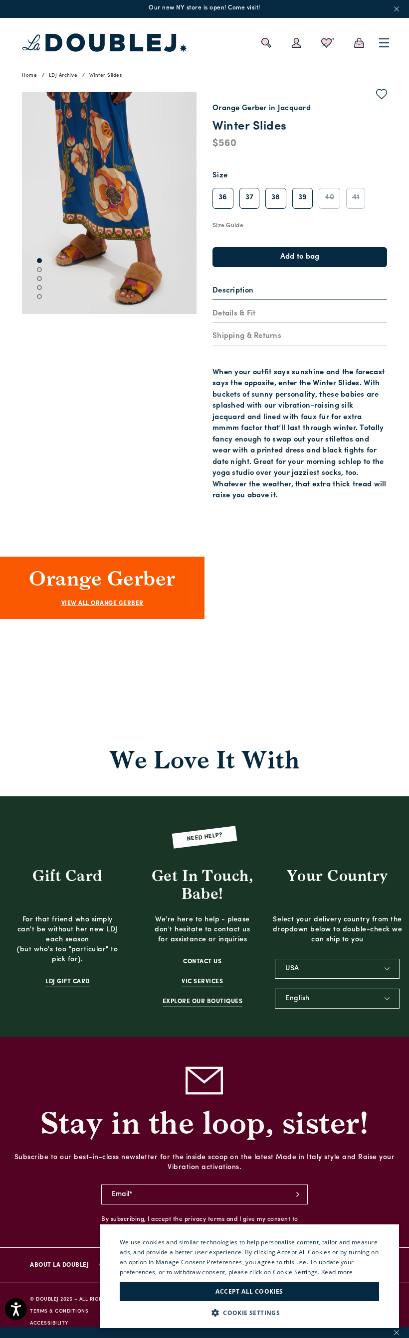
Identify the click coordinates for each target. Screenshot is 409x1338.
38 (275, 197)
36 (222, 197)
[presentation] (232, 291)
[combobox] (337, 969)
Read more (337, 1272)
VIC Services (202, 982)
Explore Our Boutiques (203, 1002)
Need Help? (205, 837)
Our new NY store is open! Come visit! (204, 8)
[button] (249, 1313)
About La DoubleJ (59, 1265)
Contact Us (202, 962)
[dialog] (249, 1276)
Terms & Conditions (59, 1311)
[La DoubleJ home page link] (105, 42)
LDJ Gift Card (67, 982)
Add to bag (300, 257)
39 (302, 197)
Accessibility (49, 1323)
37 (249, 197)
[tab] (299, 291)
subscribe (298, 1194)
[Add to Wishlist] (382, 96)
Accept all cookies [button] (249, 1291)
